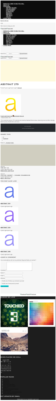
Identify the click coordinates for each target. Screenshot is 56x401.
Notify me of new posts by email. (10, 283)
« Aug (2, 374)
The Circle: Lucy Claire (8, 384)
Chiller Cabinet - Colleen (9, 386)
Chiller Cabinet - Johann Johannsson (12, 392)
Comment (3, 270)
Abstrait (20, 88)
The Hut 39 (6, 381)
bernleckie (16, 116)
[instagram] (26, 50)
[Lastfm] (28, 294)
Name (3, 273)
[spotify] (30, 50)
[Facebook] (23, 294)
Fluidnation (6, 380)
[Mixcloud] (33, 294)
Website (3, 278)
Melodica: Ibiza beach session (10, 389)
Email (2, 275)
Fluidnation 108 (7, 390)
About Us (5, 387)
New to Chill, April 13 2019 (10, 393)
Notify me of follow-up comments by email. (13, 281)
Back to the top (4, 20)
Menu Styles (6, 383)
